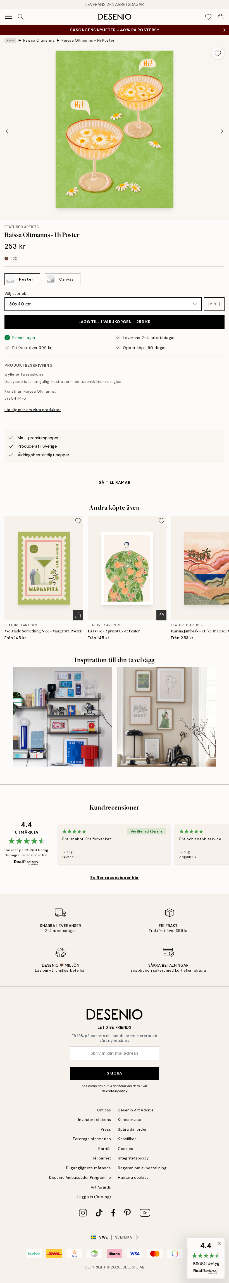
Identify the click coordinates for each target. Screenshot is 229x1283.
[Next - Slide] (222, 130)
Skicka (114, 1073)
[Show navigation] (8, 16)
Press (106, 1129)
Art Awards (101, 1187)
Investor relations (94, 1119)
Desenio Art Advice (136, 1110)
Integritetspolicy (133, 1158)
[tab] (38, 218)
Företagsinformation (92, 1139)
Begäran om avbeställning (142, 1168)
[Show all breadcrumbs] (10, 40)
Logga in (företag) (94, 1196)
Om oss (104, 1110)
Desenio (131, 1267)
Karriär (104, 1148)
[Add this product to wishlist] (218, 53)
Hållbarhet (101, 1158)
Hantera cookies (133, 1177)
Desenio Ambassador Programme (80, 1177)
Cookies (125, 1148)
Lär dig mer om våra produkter (32, 409)
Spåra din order (132, 1129)
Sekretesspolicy (114, 1091)
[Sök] (21, 16)
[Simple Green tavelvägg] (166, 717)
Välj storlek (15, 293)
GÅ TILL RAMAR (114, 482)
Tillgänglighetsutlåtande (88, 1168)
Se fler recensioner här (114, 877)
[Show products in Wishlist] (208, 16)
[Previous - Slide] (6, 130)
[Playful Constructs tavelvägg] (62, 717)
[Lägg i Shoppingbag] (78, 615)
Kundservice (129, 1119)
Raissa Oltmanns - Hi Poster (88, 40)
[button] (214, 304)
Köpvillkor (127, 1139)
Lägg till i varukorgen (114, 321)
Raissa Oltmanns (39, 40)
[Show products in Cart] (220, 16)
